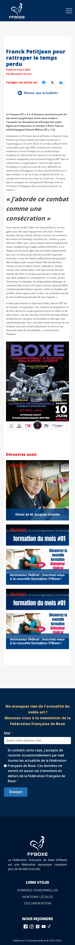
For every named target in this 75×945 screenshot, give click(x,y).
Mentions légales (37, 897)
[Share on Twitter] (52, 82)
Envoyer (15, 792)
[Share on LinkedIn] (60, 82)
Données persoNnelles (37, 890)
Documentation (37, 903)
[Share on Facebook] (43, 82)
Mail (8, 733)
